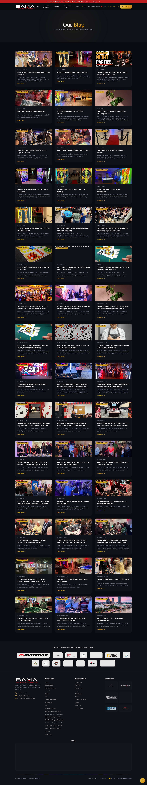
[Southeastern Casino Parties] (111, 697)
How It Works (48, 702)
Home (37, 7)
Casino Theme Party (50, 699)
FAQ (46, 705)
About (77, 7)
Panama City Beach (80, 699)
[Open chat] (142, 780)
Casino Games (49, 685)
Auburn (77, 696)
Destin (77, 702)
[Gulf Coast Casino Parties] (111, 708)
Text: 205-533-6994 (23, 695)
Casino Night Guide (50, 708)
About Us (47, 691)
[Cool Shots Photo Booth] (125, 697)
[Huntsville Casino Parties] (125, 685)
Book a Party (126, 7)
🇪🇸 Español (104, 6)
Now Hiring (97, 6)
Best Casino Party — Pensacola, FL (54, 723)
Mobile (77, 691)
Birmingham (78, 682)
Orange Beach (79, 708)
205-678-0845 (114, 7)
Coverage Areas (67, 6)
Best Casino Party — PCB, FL (53, 728)
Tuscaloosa (78, 694)
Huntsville (77, 685)
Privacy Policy (103, 778)
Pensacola (78, 705)
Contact (47, 731)
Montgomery (78, 688)
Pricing (56, 7)
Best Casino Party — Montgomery (54, 720)
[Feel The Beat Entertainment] (125, 708)
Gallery (91, 7)
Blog (83, 7)
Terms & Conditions (91, 778)
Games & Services (46, 6)
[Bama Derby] (111, 685)
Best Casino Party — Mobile (52, 717)
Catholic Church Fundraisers (53, 711)
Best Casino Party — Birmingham (54, 714)
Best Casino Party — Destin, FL (53, 725)
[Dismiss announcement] (99, 1)
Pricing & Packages (50, 688)
